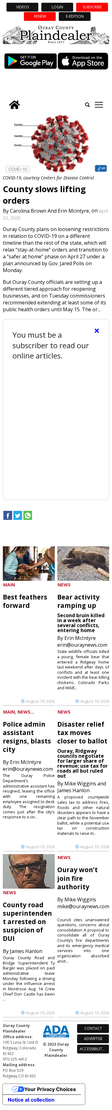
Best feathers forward (25, 601)
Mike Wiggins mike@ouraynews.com (83, 903)
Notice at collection (31, 1100)
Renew (40, 16)
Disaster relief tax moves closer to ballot (82, 732)
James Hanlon (26, 951)
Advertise (93, 1038)
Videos (22, 7)
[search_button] (87, 104)
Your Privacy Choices (50, 1089)
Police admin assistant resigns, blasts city (27, 737)
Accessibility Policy (94, 1049)
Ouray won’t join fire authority (77, 878)
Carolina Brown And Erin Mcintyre (49, 210)
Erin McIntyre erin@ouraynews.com (82, 641)
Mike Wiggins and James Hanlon (81, 787)
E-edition (75, 16)
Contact (93, 1028)
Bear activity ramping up (78, 601)
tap (99, 104)
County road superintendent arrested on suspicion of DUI (27, 921)
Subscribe (92, 7)
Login (57, 7)
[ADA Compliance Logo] (56, 1038)
